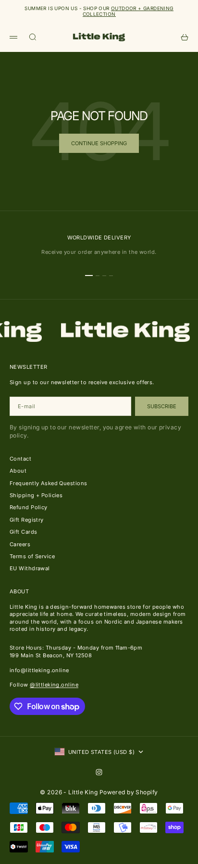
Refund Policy (29, 507)
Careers (20, 544)
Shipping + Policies (36, 495)
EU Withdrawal (30, 568)
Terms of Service (32, 556)
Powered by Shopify (128, 792)
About (18, 470)
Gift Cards (23, 531)
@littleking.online (54, 684)
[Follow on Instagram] (99, 772)
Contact (20, 458)
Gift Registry (27, 519)
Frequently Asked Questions (48, 483)
